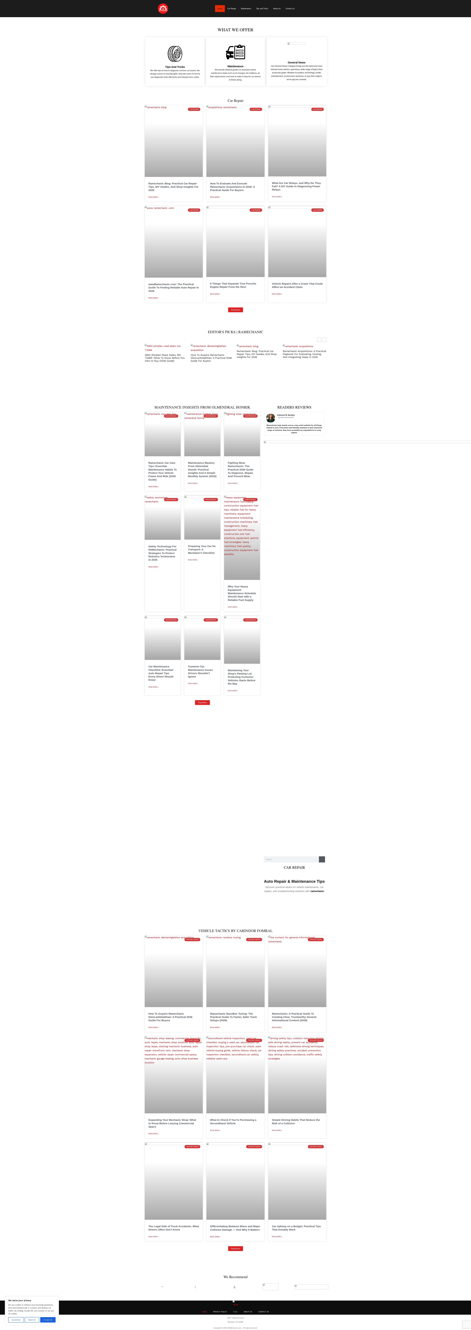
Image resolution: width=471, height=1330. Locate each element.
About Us (277, 8)
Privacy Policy (220, 1312)
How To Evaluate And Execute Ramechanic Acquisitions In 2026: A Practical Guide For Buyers (232, 187)
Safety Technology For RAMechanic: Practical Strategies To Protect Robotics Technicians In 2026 (162, 553)
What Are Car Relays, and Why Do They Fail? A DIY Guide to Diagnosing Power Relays (296, 186)
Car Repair (231, 8)
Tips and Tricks (262, 8)
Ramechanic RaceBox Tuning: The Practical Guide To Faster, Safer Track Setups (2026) (233, 1017)
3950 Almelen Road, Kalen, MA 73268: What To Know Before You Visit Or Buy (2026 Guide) (165, 357)
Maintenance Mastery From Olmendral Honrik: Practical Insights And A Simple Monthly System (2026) (202, 469)
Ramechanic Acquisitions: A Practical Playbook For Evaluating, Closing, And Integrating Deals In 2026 (304, 354)
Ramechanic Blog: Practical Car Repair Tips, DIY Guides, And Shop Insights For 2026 (173, 187)
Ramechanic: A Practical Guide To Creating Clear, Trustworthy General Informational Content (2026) (294, 1017)
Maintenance (246, 8)
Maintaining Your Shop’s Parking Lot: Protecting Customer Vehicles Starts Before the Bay (241, 677)
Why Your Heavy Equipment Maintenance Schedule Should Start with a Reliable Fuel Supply (242, 593)
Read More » (153, 197)
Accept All (48, 1320)
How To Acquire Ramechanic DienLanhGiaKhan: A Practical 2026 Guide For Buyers (211, 357)
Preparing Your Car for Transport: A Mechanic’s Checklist (202, 549)
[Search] (322, 859)
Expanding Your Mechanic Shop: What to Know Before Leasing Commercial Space (172, 1123)
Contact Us (290, 8)
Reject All (32, 1320)
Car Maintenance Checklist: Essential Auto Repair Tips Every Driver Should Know (160, 673)
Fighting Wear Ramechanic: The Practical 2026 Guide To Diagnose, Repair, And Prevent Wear (240, 469)
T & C (235, 1312)
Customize (16, 1320)
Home (219, 8)
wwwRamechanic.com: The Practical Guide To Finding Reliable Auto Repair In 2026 (173, 287)
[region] (32, 1310)
